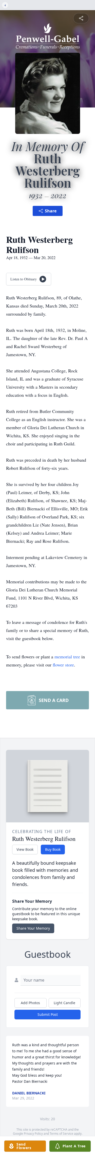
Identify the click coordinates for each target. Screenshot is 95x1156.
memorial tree (67, 657)
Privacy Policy (33, 1133)
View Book (24, 849)
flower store (63, 665)
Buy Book (53, 849)
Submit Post (47, 1014)
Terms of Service (61, 1133)
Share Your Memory (33, 928)
